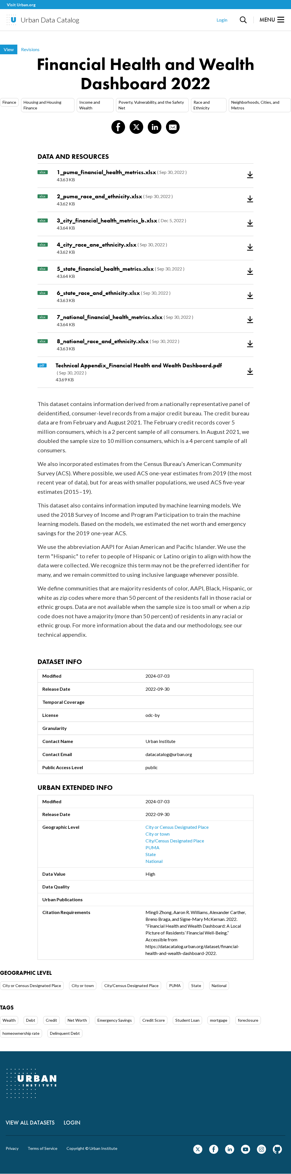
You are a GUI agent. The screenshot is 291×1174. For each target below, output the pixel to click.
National (154, 861)
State (151, 854)
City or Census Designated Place (177, 827)
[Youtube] (245, 1152)
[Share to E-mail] (173, 127)
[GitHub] (277, 1152)
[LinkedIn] (229, 1152)
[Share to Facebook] (118, 127)
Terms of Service (42, 1148)
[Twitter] (197, 1152)
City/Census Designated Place (175, 840)
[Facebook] (213, 1152)
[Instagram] (261, 1152)
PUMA (152, 847)
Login (222, 19)
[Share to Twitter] (136, 127)
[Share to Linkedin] (154, 127)
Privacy (12, 1148)
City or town (158, 833)
